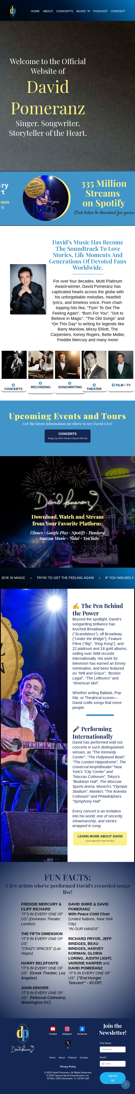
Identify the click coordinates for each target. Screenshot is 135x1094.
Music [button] (81, 11)
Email (103, 1057)
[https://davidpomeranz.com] (12, 11)
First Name (105, 1043)
